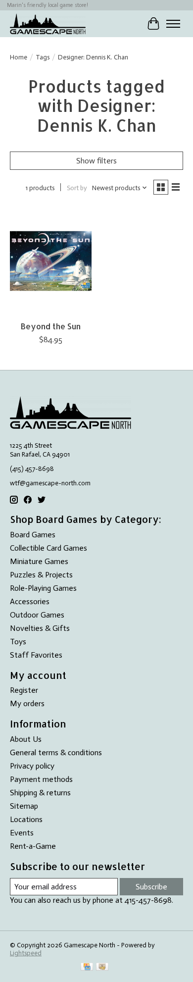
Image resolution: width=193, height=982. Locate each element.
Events (22, 832)
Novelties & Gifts (40, 628)
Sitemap (24, 806)
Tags (42, 57)
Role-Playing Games (43, 588)
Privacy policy (32, 766)
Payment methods (41, 779)
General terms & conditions (56, 752)
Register (24, 690)
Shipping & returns (40, 792)
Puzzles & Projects (41, 574)
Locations (26, 819)
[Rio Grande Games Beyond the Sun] (51, 261)
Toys (18, 641)
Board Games (32, 534)
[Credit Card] (87, 967)
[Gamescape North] (48, 23)
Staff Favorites (36, 655)
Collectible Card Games (48, 548)
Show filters (96, 160)
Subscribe (151, 886)
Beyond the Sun (51, 326)
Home (18, 57)
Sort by (77, 188)
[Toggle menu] (173, 24)
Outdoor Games (37, 615)
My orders (27, 703)
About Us (26, 739)
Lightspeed (26, 953)
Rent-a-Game (33, 846)
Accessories (29, 601)
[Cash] (102, 967)
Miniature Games (39, 561)
